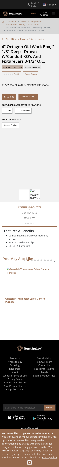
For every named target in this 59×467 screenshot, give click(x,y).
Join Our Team (44, 361)
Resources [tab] (29, 218)
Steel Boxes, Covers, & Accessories (22, 24)
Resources (14, 368)
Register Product (10, 125)
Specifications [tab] (29, 212)
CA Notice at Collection (15, 382)
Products (12, 21)
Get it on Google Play (42, 417)
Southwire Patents (44, 368)
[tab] (28, 260)
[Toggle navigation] (53, 13)
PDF (9, 110)
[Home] (3, 21)
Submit (49, 407)
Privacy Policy (49, 457)
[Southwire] (13, 13)
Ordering (15, 365)
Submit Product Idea (44, 375)
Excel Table (25, 110)
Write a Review (31, 74)
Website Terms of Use (15, 375)
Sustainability (44, 358)
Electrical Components (31, 21)
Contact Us (9, 97)
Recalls (44, 372)
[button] (28, 97)
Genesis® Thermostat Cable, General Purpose (25, 300)
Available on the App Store (16, 417)
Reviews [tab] (29, 223)
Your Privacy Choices (15, 386)
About (14, 372)
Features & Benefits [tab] (29, 207)
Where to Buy (14, 361)
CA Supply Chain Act (14, 389)
